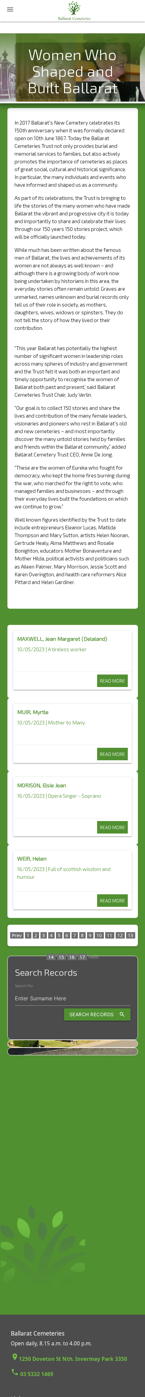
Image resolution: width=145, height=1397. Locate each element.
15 (61, 957)
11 (109, 935)
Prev (17, 935)
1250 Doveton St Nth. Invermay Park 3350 (69, 1359)
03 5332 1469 (32, 1374)
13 (130, 935)
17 (82, 957)
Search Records (97, 1014)
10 (99, 935)
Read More (112, 681)
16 (72, 957)
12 (120, 935)
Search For (24, 985)
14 (51, 957)
